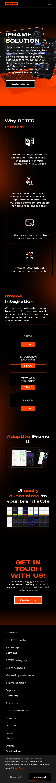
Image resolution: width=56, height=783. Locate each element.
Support (11, 690)
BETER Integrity (16, 660)
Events (10, 745)
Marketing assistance (20, 675)
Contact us (28, 600)
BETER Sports (15, 647)
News (9, 738)
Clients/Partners (17, 710)
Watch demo (20, 84)
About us (12, 703)
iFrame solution (16, 682)
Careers (11, 718)
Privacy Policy (18, 768)
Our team (12, 725)
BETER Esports (16, 640)
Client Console (15, 667)
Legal (9, 732)
